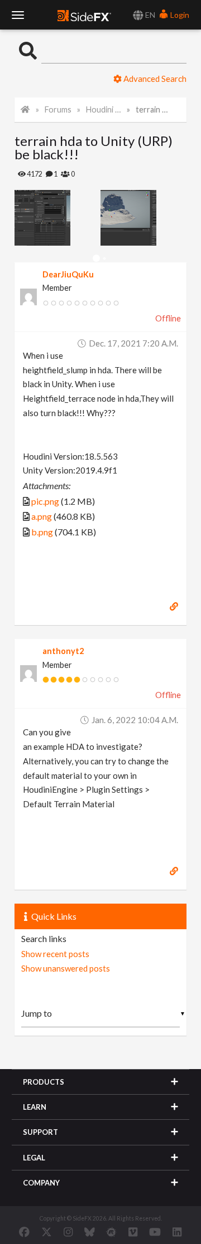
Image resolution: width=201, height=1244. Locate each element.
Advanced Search (154, 79)
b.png (42, 531)
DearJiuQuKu (68, 274)
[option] (57, 218)
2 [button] (104, 259)
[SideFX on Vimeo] (132, 1231)
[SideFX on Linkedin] (177, 1231)
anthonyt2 (63, 651)
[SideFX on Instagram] (68, 1231)
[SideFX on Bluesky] (89, 1231)
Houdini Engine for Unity (104, 109)
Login (179, 14)
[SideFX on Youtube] (155, 1231)
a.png (41, 516)
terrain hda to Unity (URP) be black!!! (153, 109)
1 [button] (96, 259)
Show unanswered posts (65, 968)
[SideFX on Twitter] (46, 1231)
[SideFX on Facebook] (24, 1231)
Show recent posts (55, 954)
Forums (58, 109)
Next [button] (23, 217)
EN (149, 14)
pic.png (45, 501)
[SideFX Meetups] (111, 1231)
